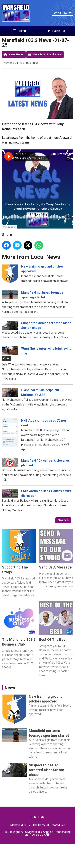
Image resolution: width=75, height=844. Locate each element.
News (10, 687)
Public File (37, 817)
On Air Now (60, 12)
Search (63, 520)
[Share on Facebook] (6, 245)
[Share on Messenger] (17, 245)
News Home (16, 54)
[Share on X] (28, 245)
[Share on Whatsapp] (38, 245)
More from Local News (47, 54)
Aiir (47, 834)
